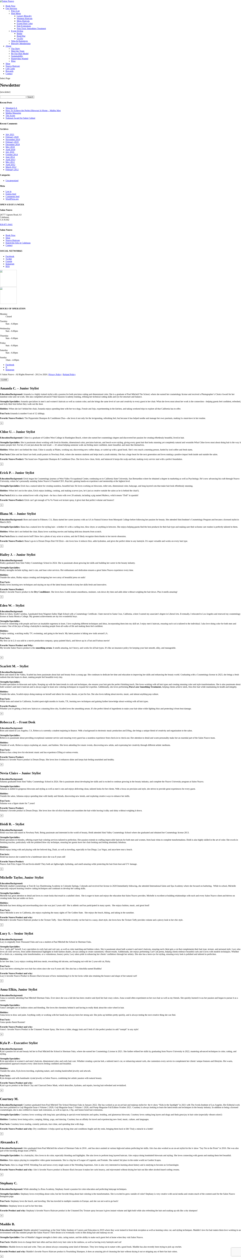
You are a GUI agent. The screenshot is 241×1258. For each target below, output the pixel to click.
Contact (9, 73)
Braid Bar (21, 36)
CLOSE (4, 380)
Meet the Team (17, 51)
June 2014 (10, 157)
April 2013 (10, 159)
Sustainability (17, 56)
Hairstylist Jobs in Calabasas (18, 243)
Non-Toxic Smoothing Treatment (31, 28)
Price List (15, 11)
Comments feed (12, 196)
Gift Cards (10, 68)
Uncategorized (12, 180)
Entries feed (11, 194)
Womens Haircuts (24, 18)
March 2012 (11, 167)
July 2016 (10, 152)
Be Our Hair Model (19, 53)
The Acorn (10, 115)
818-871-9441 (6, 224)
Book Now (10, 6)
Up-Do (20, 38)
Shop (8, 63)
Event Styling (17, 31)
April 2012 (10, 164)
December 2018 (13, 144)
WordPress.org (12, 199)
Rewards (9, 71)
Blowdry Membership (21, 43)
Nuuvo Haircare (13, 66)
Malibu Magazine (13, 113)
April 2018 (10, 149)
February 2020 (12, 137)
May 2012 (10, 162)
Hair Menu (16, 13)
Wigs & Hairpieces (19, 41)
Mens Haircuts (23, 21)
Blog (13, 61)
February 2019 (12, 142)
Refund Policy (69, 374)
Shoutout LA (11, 108)
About (8, 46)
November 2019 (13, 139)
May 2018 (10, 147)
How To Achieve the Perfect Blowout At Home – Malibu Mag (33, 110)
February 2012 (12, 169)
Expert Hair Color (25, 23)
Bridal (19, 33)
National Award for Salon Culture (20, 118)
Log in (8, 191)
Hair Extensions (24, 26)
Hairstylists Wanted (19, 58)
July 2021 (10, 134)
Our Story (15, 48)
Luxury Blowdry (24, 16)
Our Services (11, 8)
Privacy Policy (55, 374)
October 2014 (12, 154)
